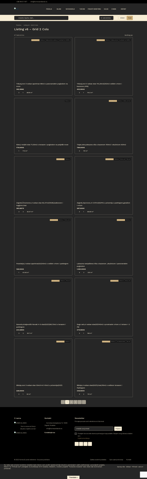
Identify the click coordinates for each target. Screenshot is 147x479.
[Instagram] (86, 444)
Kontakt (123, 9)
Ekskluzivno (114, 40)
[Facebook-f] (81, 444)
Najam (59, 9)
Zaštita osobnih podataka (98, 459)
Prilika (128, 159)
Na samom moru (121, 341)
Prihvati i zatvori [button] (137, 467)
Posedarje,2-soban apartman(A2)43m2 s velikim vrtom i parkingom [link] (42, 264)
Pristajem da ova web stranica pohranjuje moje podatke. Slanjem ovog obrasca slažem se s (105, 436)
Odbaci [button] (128, 467)
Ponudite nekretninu (94, 9)
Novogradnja (70, 9)
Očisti (122, 18)
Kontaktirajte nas (49, 432)
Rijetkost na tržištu (64, 40)
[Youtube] (90, 444)
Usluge (106, 9)
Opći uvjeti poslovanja (116, 459)
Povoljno (122, 159)
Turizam (82, 9)
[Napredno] (116, 18)
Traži (130, 18)
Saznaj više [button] (121, 467)
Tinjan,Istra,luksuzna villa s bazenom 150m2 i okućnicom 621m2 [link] (101, 145)
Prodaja (49, 9)
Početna (18, 25)
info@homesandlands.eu (54, 428)
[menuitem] (130, 9)
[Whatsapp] (77, 444)
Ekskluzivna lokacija (52, 40)
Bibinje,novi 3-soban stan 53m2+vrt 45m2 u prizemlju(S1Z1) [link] (39, 385)
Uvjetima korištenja (84, 438)
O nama (113, 9)
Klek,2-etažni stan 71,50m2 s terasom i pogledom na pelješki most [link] (42, 145)
